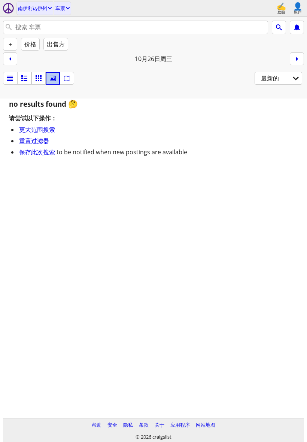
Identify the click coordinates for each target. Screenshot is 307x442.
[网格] (38, 78)
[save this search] (297, 27)
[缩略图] (24, 78)
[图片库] (53, 78)
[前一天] (10, 58)
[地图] (67, 78)
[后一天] (297, 58)
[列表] (10, 78)
